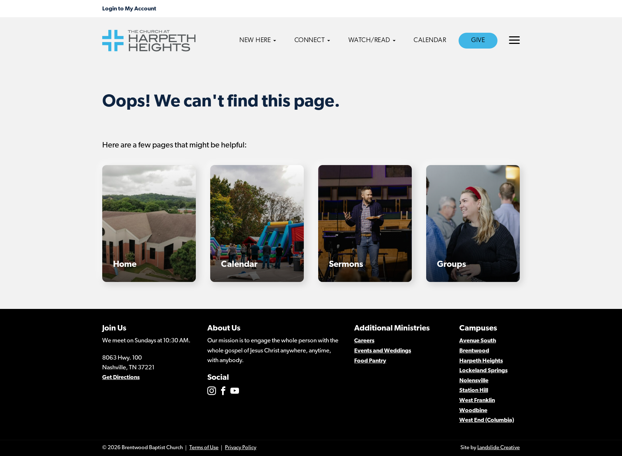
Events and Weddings (382, 351)
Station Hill (473, 390)
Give (478, 40)
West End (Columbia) (486, 420)
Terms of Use (203, 448)
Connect (309, 40)
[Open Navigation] (514, 40)
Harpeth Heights (481, 361)
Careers (364, 341)
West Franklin (477, 400)
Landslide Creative (498, 448)
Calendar (430, 40)
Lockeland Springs (483, 371)
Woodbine (473, 411)
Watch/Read (369, 40)
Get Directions (121, 377)
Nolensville (473, 381)
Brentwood (474, 351)
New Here (255, 40)
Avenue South (477, 341)
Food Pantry (370, 361)
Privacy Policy (240, 448)
